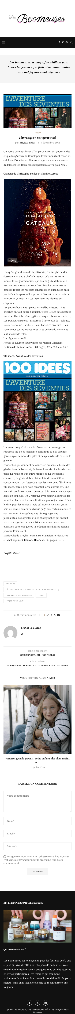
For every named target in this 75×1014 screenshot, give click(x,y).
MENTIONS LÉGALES (43, 1009)
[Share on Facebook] (51, 614)
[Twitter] (63, 42)
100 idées (10, 583)
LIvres (41, 595)
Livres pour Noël (15, 601)
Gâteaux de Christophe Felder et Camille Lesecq (32, 589)
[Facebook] (59, 42)
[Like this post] (47, 614)
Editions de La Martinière (17, 347)
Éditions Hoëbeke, (34, 540)
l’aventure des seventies (19, 595)
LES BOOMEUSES (22, 1009)
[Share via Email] (58, 614)
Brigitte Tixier (27, 142)
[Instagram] (67, 42)
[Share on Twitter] (54, 614)
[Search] (71, 42)
